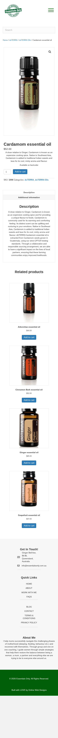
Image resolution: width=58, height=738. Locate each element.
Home (5, 40)
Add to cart (20, 171)
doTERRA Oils (25, 40)
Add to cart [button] (29, 337)
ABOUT (29, 588)
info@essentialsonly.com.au (34, 565)
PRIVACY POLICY (29, 622)
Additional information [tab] (29, 197)
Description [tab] (29, 192)
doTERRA (13, 40)
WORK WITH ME (29, 592)
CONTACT (29, 611)
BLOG (29, 607)
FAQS (29, 597)
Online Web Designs (37, 690)
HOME (29, 584)
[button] (50, 10)
